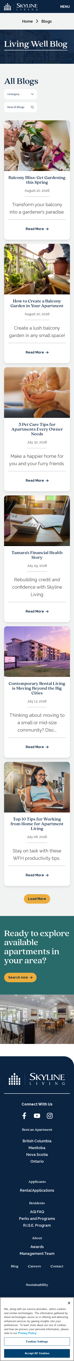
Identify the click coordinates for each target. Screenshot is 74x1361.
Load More (37, 899)
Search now (18, 977)
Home (27, 21)
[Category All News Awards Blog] (20, 94)
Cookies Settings (37, 1341)
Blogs (47, 21)
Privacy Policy (27, 1333)
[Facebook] (24, 1115)
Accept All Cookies (37, 1353)
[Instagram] (49, 1115)
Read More (35, 229)
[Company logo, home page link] (21, 6)
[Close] (69, 1303)
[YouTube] (37, 1115)
